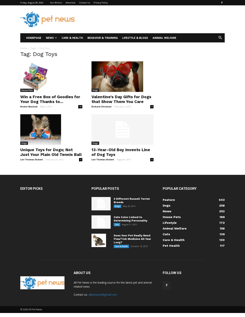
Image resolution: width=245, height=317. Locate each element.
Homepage (33, 38)
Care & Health (72, 38)
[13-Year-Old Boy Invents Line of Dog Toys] (122, 129)
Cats (117, 224)
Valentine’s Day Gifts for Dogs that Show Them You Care (121, 99)
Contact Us (84, 2)
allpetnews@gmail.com (102, 294)
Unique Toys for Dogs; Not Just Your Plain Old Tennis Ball (51, 152)
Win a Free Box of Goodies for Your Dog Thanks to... (50, 99)
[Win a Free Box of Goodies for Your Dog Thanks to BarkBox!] (51, 76)
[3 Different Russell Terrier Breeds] (101, 203)
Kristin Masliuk (29, 106)
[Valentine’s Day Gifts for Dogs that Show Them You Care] (122, 76)
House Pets (27, 90)
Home (23, 48)
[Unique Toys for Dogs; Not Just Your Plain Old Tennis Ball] (51, 129)
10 (80, 106)
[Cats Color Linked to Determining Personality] (101, 222)
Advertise (70, 2)
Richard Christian (101, 106)
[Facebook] (222, 2)
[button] (220, 38)
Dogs (95, 90)
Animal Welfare (164, 38)
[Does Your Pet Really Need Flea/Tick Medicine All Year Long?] (98, 240)
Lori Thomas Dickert (31, 159)
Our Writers (56, 2)
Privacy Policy (101, 2)
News (50, 38)
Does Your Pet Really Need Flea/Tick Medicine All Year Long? (132, 239)
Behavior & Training (102, 38)
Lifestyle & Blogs (135, 38)
